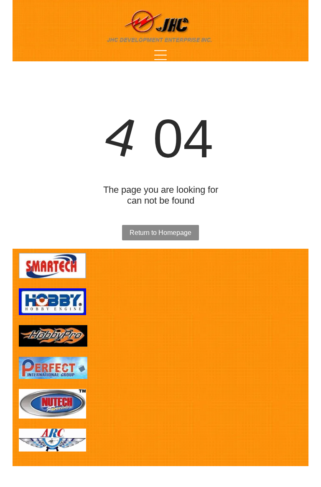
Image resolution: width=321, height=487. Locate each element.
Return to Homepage (160, 232)
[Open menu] (160, 55)
